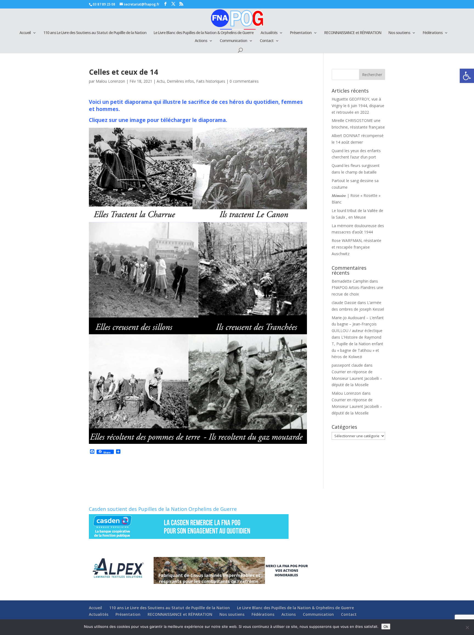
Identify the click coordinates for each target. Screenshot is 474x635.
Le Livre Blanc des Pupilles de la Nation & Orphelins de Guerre (203, 33)
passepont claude (347, 365)
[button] (467, 76)
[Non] (467, 627)
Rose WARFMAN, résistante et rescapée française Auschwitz (356, 247)
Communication (233, 41)
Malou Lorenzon (110, 81)
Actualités (269, 33)
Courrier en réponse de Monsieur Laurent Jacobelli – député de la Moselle (357, 378)
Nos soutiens (399, 33)
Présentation (301, 33)
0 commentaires (244, 81)
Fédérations (432, 33)
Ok (385, 626)
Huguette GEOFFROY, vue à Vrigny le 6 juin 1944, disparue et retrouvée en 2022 (358, 105)
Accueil (25, 33)
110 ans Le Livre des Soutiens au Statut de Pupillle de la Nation (94, 33)
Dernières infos (180, 81)
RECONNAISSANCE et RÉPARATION (352, 33)
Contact (266, 41)
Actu (161, 81)
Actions (201, 41)
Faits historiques (210, 81)
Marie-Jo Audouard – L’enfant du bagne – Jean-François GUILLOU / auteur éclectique (358, 324)
